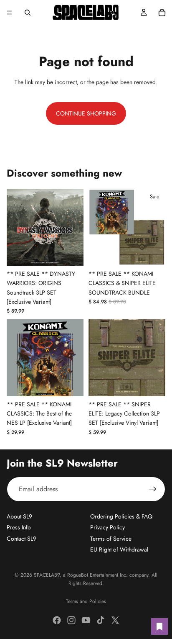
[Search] (27, 12)
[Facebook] (57, 620)
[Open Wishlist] (159, 626)
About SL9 (19, 516)
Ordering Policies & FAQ (121, 516)
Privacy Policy (107, 527)
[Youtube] (86, 620)
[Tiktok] (101, 620)
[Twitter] (115, 620)
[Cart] (162, 12)
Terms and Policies (86, 601)
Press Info (19, 527)
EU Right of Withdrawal (119, 549)
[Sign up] (153, 489)
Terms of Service (111, 538)
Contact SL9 (21, 538)
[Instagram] (71, 620)
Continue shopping (86, 113)
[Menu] (9, 12)
